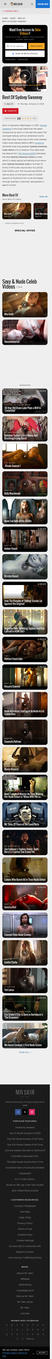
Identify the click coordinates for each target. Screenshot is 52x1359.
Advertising (25, 1284)
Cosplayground (25, 1290)
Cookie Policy (24, 1234)
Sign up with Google (26, 54)
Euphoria (39, 143)
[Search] (32, 4)
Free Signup (36, 46)
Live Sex (25, 1313)
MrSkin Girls (11, 11)
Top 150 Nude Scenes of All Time (25, 1139)
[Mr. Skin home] (16, 4)
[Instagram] (32, 1112)
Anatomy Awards (25, 1127)
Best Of (21, 18)
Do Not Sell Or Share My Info (25, 1246)
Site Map (25, 1211)
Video (13, 18)
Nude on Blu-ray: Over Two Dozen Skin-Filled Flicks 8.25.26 (25, 1188)
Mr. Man (24, 1307)
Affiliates (25, 1279)
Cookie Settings (25, 1240)
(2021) (27, 153)
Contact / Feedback (25, 1206)
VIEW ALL (30, 1339)
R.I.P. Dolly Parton (25, 1179)
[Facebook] (18, 1112)
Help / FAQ (25, 1217)
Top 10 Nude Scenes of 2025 (25, 1133)
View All (43, 196)
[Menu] (5, 4)
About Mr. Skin (25, 1273)
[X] (25, 1112)
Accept (42, 1353)
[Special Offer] (25, 255)
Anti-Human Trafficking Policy (25, 1257)
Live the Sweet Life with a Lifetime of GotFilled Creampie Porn (25, 1153)
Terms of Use (23, 59)
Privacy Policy (10, 59)
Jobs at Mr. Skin (25, 1296)
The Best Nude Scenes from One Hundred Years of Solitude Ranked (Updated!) (25, 1168)
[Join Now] (43, 4)
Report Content (25, 1252)
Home (5, 18)
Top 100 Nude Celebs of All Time (25, 1144)
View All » (25, 1052)
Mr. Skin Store (25, 1302)
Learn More (23, 1350)
